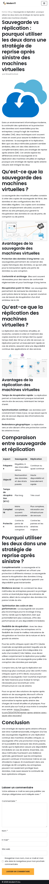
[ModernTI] (9, 3)
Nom (5, 830)
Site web (6, 849)
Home (4, 12)
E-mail (5, 840)
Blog (10, 12)
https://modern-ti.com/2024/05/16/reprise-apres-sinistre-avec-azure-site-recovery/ (24, 712)
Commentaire (9, 801)
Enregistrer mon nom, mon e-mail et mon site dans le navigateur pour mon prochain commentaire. (24, 861)
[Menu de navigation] (44, 3)
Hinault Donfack (12, 74)
